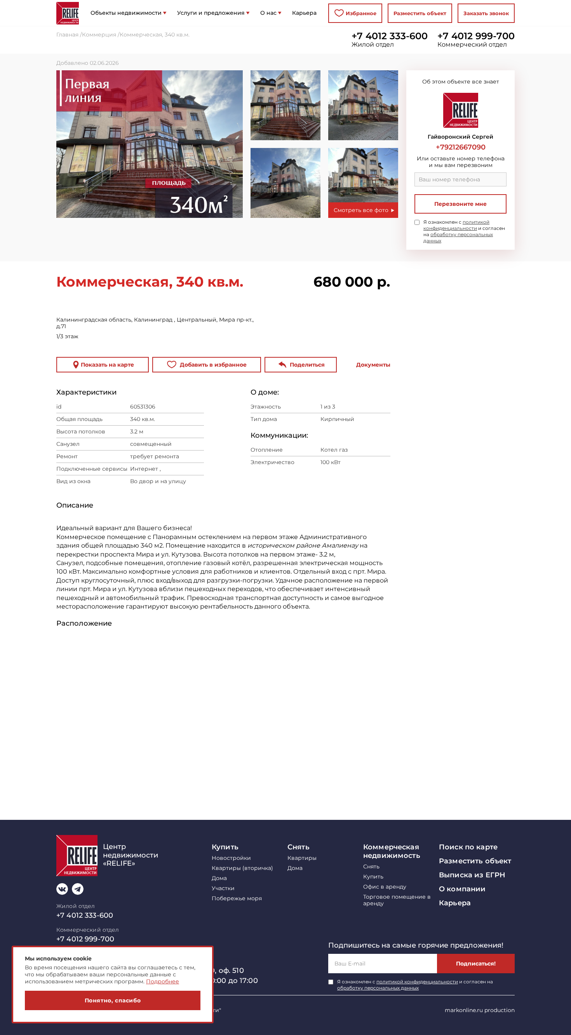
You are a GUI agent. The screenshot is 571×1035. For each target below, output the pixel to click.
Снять (298, 847)
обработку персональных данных (378, 988)
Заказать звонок (486, 13)
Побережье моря (237, 898)
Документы (373, 364)
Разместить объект (419, 13)
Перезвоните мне (460, 203)
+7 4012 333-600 (390, 36)
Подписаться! (476, 963)
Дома (219, 878)
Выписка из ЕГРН (472, 875)
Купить (225, 847)
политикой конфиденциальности (456, 225)
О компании (462, 889)
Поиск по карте (468, 847)
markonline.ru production (480, 1010)
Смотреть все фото (361, 210)
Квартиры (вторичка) (242, 868)
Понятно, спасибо (113, 1000)
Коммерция (99, 34)
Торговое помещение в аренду (397, 900)
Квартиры (302, 858)
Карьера (455, 903)
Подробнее (162, 981)
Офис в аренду (384, 887)
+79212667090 (461, 147)
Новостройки (231, 858)
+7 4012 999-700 (476, 36)
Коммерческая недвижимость (391, 851)
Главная (67, 34)
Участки (223, 888)
